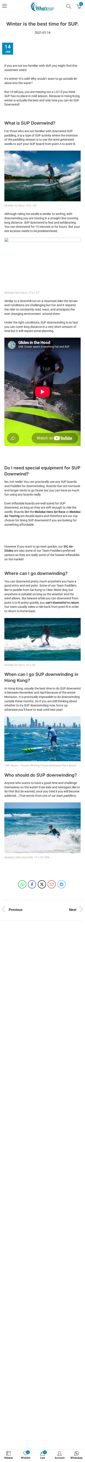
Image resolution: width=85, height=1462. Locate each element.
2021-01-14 (42, 33)
